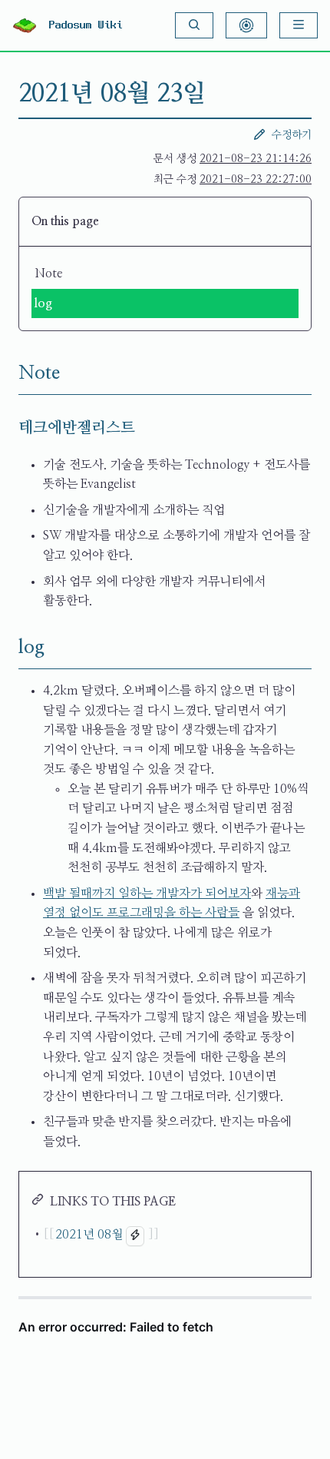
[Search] (194, 25)
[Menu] (298, 25)
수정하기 (292, 135)
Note (48, 273)
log (43, 303)
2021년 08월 (89, 1235)
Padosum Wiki (86, 25)
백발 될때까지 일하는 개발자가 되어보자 (147, 893)
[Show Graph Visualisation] (246, 25)
